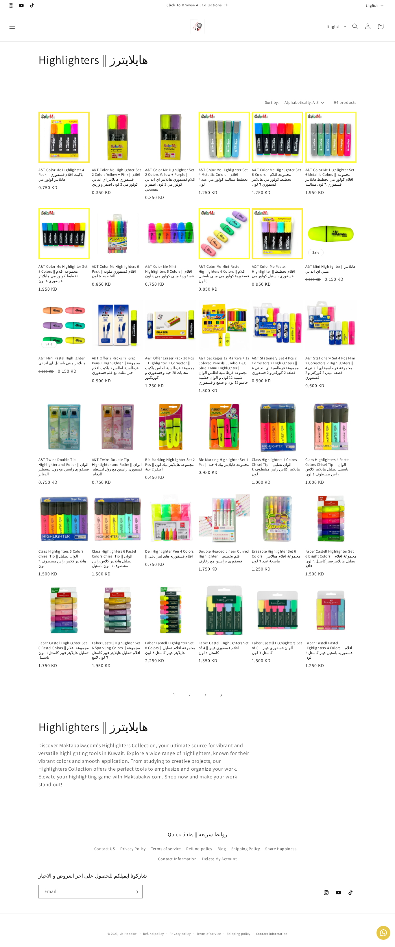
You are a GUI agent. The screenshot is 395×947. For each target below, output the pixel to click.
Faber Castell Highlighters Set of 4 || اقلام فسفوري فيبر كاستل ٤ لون (224, 648)
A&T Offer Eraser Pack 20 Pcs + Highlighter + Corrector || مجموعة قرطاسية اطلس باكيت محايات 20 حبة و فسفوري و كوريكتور (170, 368)
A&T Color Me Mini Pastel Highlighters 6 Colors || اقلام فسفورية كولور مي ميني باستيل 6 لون (224, 274)
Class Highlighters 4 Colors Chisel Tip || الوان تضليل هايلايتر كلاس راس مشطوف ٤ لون (276, 467)
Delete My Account (219, 858)
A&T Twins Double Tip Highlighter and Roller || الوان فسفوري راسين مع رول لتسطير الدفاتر (63, 467)
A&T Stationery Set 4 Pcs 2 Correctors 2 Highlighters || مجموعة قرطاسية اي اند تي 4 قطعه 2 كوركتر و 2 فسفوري (275, 365)
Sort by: (272, 102)
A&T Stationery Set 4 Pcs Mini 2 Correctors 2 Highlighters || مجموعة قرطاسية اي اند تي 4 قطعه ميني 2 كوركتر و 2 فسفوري (330, 368)
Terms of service (166, 848)
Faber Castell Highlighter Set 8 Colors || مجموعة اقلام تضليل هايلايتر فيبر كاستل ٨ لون (170, 648)
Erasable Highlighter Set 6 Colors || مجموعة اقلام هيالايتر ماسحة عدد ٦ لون (276, 556)
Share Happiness (280, 848)
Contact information (271, 934)
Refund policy (199, 848)
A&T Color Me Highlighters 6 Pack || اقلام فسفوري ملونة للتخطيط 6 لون (115, 271)
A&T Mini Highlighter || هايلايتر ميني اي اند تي (330, 269)
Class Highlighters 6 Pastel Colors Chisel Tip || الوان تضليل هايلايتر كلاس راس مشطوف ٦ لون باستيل (114, 558)
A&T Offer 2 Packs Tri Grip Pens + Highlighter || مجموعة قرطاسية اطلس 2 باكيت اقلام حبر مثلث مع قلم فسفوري (116, 365)
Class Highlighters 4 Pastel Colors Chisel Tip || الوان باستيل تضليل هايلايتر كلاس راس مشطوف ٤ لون (327, 467)
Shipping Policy (245, 848)
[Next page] (221, 695)
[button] (12, 26)
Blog (221, 848)
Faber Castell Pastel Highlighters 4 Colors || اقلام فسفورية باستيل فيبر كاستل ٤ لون (328, 650)
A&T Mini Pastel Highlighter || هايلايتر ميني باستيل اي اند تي (63, 360)
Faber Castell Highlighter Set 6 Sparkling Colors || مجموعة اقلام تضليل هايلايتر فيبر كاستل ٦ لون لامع (116, 650)
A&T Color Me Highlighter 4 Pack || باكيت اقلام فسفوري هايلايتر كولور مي (61, 175)
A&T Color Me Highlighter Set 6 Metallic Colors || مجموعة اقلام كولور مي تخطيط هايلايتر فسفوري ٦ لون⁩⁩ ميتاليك (330, 177)
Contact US (104, 848)
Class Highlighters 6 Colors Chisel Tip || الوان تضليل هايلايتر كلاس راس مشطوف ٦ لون (62, 558)
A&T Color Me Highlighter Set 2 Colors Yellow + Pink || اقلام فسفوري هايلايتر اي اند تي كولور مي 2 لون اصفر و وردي (116, 177)
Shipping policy (239, 934)
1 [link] (174, 695)
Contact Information (177, 858)
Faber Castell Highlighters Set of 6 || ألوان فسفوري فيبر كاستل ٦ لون (277, 648)
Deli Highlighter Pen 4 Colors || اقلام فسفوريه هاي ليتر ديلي (169, 554)
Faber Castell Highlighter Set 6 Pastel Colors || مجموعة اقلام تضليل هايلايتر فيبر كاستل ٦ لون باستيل (63, 650)
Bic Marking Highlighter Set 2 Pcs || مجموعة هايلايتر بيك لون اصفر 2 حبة (170, 464)
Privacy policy (180, 934)
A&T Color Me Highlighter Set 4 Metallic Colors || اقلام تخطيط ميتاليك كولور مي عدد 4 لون (223, 177)
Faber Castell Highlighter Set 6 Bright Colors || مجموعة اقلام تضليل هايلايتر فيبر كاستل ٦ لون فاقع (330, 558)
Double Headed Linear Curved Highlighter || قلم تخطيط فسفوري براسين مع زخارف (224, 556)
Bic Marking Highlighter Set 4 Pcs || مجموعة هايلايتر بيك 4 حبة (224, 462)
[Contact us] (383, 933)
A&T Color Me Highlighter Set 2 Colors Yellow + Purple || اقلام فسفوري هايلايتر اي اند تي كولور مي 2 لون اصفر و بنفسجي (170, 180)
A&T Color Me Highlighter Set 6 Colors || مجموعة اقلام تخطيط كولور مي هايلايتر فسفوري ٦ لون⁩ (276, 177)
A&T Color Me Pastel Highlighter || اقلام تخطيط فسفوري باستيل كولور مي (273, 271)
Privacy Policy (132, 848)
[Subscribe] (136, 892)
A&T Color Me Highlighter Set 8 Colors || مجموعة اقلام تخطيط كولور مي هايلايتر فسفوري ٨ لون (63, 274)
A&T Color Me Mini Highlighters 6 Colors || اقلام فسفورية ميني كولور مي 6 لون (169, 271)
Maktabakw (128, 934)
